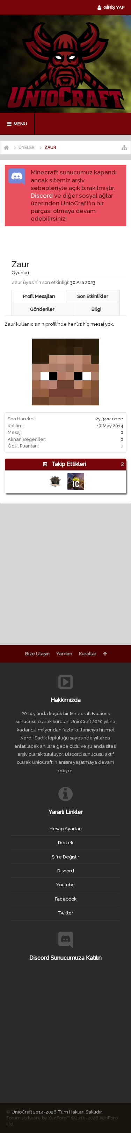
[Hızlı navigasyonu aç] (124, 147)
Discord (42, 195)
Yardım (64, 653)
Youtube (65, 884)
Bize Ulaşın (37, 653)
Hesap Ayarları (66, 828)
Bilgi (96, 309)
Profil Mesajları (39, 296)
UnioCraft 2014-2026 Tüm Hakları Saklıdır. (57, 1112)
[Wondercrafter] (55, 481)
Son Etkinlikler (92, 296)
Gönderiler (42, 309)
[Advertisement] (68, 240)
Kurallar (87, 653)
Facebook (66, 899)
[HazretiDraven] (75, 481)
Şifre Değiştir (65, 856)
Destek (65, 842)
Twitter (65, 913)
